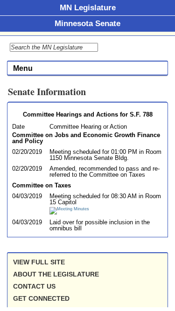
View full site (39, 262)
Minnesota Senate (87, 23)
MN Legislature (88, 7)
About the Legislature (56, 274)
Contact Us (34, 286)
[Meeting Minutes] (69, 209)
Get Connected (41, 298)
